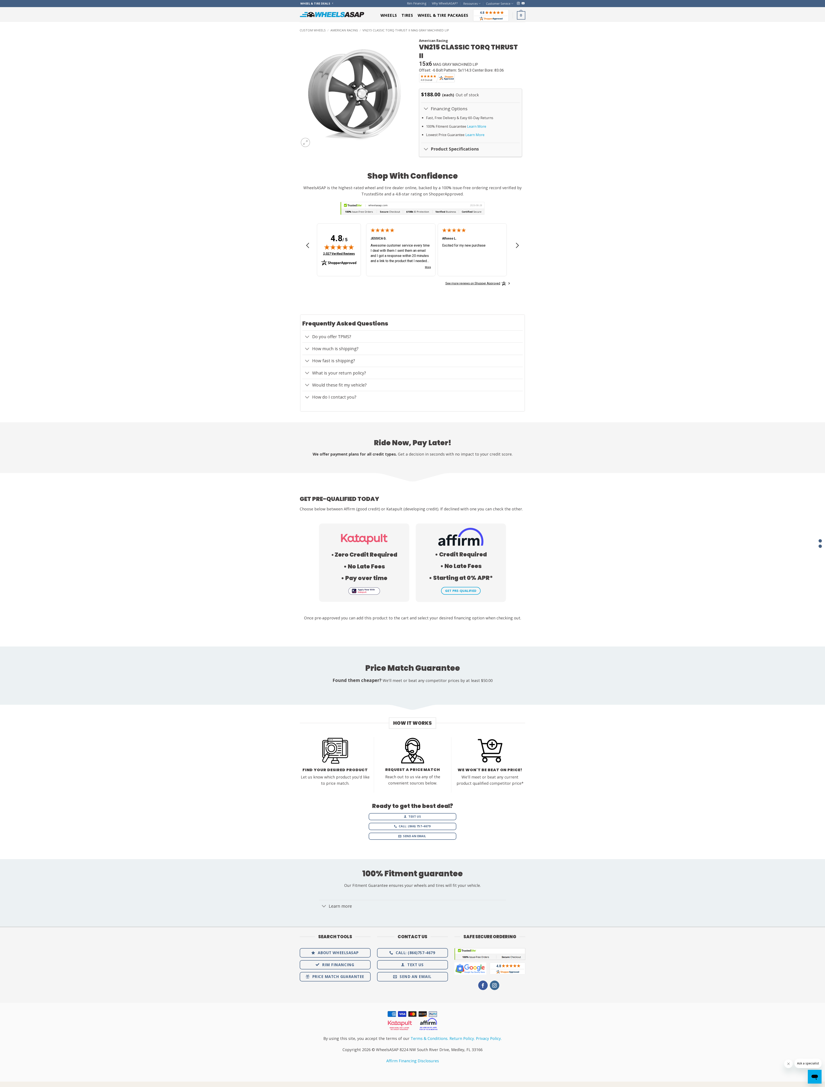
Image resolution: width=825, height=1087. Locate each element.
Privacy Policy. (489, 1038)
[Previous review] (307, 247)
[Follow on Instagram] (518, 3)
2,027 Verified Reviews (339, 253)
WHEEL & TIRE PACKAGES (443, 15)
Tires (407, 15)
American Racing (344, 30)
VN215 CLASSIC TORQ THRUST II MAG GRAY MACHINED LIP (405, 30)
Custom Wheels (313, 30)
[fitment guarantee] (820, 546)
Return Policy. (462, 1038)
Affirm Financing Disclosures (412, 1060)
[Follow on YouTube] (523, 3)
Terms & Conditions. (429, 1038)
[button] (521, 15)
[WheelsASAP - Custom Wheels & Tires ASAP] (332, 14)
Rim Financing (416, 3)
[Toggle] (426, 109)
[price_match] (820, 540)
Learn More (476, 126)
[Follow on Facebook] (483, 985)
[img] (339, 247)
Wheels (388, 15)
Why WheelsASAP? (445, 3)
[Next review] (517, 247)
